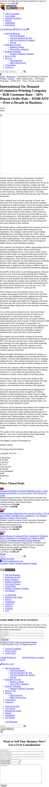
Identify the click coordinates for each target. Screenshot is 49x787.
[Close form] (1, 731)
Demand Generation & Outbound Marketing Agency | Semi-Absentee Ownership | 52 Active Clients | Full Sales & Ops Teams (24, 493)
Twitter (11, 563)
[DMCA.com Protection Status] (7, 571)
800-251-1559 (21, 29)
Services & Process (12, 584)
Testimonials (10, 23)
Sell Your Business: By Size (21, 38)
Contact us (9, 67)
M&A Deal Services (18, 63)
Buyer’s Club (10, 56)
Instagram (26, 563)
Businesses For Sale (13, 45)
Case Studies (10, 16)
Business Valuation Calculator (22, 54)
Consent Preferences (8, 657)
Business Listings (17, 47)
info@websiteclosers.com (12, 561)
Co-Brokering (10, 595)
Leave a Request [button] (7, 729)
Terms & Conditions (13, 649)
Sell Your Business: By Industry (22, 40)
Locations (9, 608)
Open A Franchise (12, 14)
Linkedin (18, 563)
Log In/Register (6, 29)
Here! (13, 3)
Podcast (8, 20)
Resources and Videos (14, 597)
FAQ (7, 611)
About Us (9, 606)
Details (3, 509)
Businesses (11, 76)
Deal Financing (16, 60)
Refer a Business (11, 579)
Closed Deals (10, 65)
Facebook (4, 563)
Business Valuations (13, 51)
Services (8, 58)
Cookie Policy (10, 653)
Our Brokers (10, 25)
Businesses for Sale (12, 577)
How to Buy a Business (19, 49)
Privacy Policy (11, 651)
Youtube (33, 563)
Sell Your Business (12, 33)
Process (13, 42)
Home (2, 76)
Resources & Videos (13, 18)
